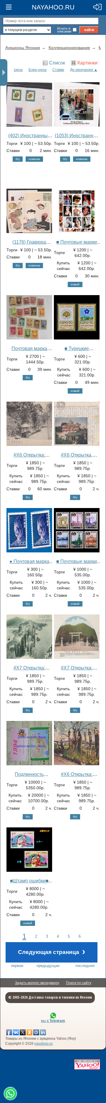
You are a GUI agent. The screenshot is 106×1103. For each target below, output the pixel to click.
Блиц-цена (38, 70)
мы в (53, 1021)
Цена (18, 70)
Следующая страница (51, 951)
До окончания (81, 70)
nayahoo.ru (43, 1043)
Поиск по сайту (78, 983)
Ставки (58, 70)
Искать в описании (64, 30)
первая (17, 965)
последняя (85, 965)
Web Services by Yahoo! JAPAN (87, 1064)
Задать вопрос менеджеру (37, 983)
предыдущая (48, 965)
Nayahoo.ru (53, 7)
